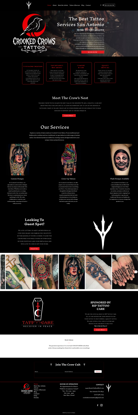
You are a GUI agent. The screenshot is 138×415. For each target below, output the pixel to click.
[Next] (130, 346)
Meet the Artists (39, 386)
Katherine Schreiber (69, 340)
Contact (36, 394)
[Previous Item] (3, 271)
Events (36, 398)
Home (36, 384)
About (36, 388)
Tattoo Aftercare (40, 390)
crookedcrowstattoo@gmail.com (93, 397)
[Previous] (7, 346)
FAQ (35, 396)
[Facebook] (101, 5)
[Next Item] (136, 271)
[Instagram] (103, 5)
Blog (35, 392)
